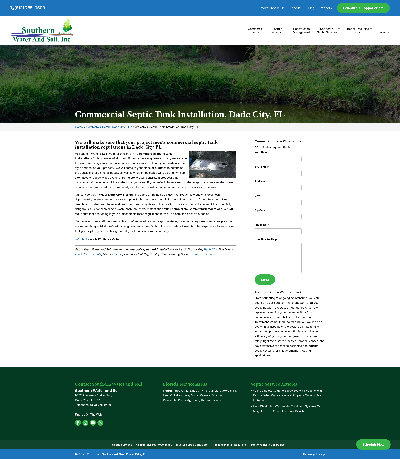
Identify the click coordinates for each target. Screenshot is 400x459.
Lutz (98, 254)
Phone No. (262, 224)
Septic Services (122, 444)
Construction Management (301, 30)
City (258, 195)
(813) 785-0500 (30, 7)
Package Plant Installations (230, 444)
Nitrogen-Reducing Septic (356, 30)
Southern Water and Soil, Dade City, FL (116, 454)
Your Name (262, 152)
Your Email (262, 166)
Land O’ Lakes (84, 254)
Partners (326, 8)
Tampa (196, 254)
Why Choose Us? (273, 8)
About (295, 8)
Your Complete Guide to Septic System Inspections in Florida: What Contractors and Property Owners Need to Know (288, 395)
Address (261, 181)
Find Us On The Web (88, 414)
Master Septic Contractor (192, 444)
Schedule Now (373, 444)
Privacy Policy (314, 454)
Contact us (82, 238)
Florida (207, 254)
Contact (381, 32)
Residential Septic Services (327, 30)
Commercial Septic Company (154, 444)
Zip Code (261, 210)
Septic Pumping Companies (268, 444)
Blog (311, 8)
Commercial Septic (255, 30)
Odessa (117, 254)
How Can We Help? (267, 239)
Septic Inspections (278, 30)
